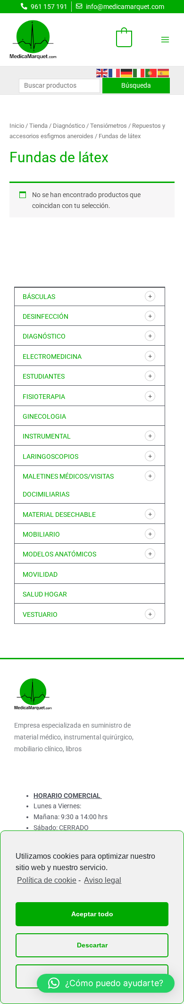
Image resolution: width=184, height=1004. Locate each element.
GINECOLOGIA (44, 416)
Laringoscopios (50, 456)
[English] (102, 72)
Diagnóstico (44, 336)
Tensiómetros (108, 125)
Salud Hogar (45, 594)
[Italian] (139, 72)
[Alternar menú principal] (165, 39)
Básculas (39, 296)
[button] (106, 983)
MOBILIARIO (41, 534)
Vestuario (40, 614)
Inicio (16, 125)
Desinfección (45, 316)
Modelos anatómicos (59, 554)
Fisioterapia (44, 396)
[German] (127, 72)
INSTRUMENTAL (47, 436)
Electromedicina (52, 356)
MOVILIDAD (40, 574)
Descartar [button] (92, 945)
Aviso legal (102, 880)
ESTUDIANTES (44, 376)
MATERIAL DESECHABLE (59, 514)
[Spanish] (164, 72)
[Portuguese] (151, 72)
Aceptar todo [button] (92, 914)
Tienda (38, 125)
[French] (115, 72)
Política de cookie (46, 880)
